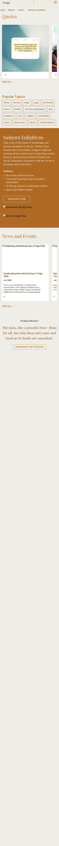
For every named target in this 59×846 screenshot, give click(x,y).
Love (20, 116)
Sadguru (30, 116)
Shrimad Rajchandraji (35, 109)
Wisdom (12, 10)
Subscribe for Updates (29, 347)
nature (33, 123)
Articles (21, 10)
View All (7, 82)
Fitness (7, 109)
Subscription (17, 199)
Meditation (9, 116)
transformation (47, 123)
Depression (19, 123)
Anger (27, 103)
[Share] (5, 75)
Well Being (48, 103)
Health (18, 109)
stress (7, 123)
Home (2, 10)
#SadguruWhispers (29, 321)
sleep (6, 103)
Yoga (36, 103)
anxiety (16, 103)
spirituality (44, 116)
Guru (51, 109)
